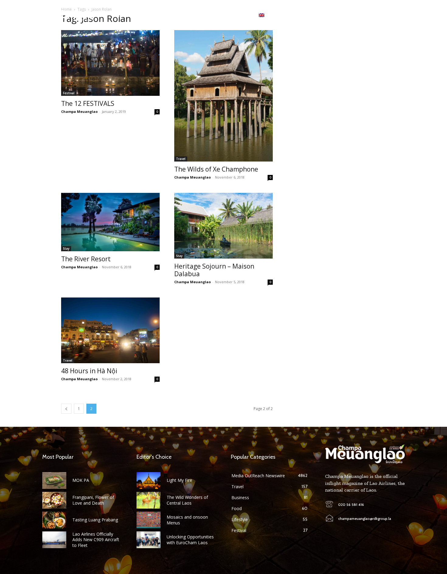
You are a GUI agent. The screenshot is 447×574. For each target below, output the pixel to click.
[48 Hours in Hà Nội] (110, 330)
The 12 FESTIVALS (87, 103)
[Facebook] (365, 15)
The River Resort (86, 259)
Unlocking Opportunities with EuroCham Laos (190, 539)
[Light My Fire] (149, 480)
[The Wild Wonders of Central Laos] (149, 500)
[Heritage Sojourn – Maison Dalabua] (223, 226)
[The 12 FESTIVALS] (110, 63)
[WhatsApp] (384, 15)
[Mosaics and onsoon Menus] (149, 520)
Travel (180, 159)
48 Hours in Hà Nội (89, 371)
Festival (68, 93)
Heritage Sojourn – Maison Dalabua (214, 270)
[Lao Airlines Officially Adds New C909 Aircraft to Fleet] (54, 539)
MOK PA (80, 480)
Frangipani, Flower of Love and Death (93, 500)
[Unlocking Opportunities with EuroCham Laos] (149, 539)
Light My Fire (179, 480)
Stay (66, 248)
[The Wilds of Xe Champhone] (223, 96)
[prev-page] (66, 409)
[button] (400, 15)
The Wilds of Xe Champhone (216, 169)
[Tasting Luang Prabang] (54, 520)
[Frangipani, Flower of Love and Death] (54, 500)
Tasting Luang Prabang (95, 520)
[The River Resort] (110, 222)
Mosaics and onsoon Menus (187, 519)
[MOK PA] (54, 480)
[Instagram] (374, 15)
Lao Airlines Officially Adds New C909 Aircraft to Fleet (95, 539)
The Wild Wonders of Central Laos (187, 500)
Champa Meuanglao (79, 111)
